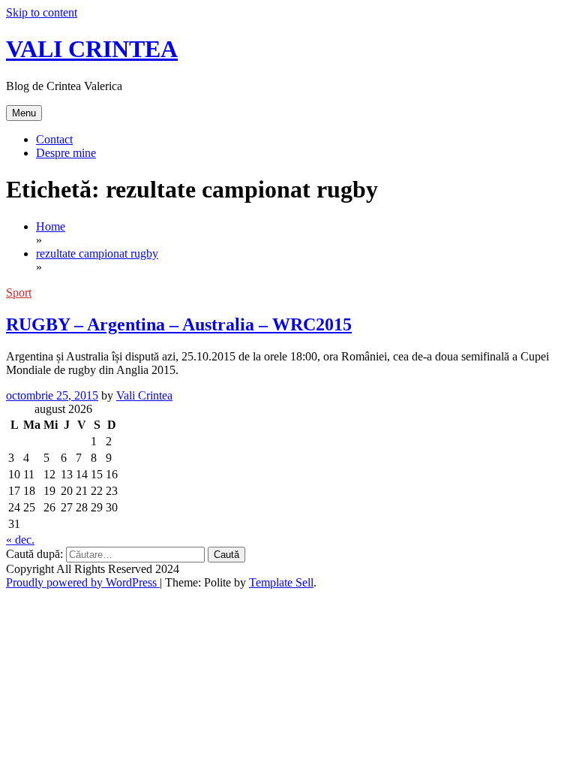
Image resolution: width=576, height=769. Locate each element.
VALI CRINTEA (92, 48)
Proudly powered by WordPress (83, 582)
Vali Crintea (144, 395)
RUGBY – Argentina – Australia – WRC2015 (179, 324)
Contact (54, 139)
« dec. (20, 539)
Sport (19, 292)
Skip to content (41, 12)
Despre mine (66, 152)
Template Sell (281, 582)
